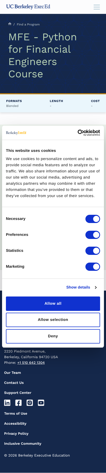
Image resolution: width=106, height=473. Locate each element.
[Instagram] (30, 402)
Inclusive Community (22, 444)
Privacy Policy (16, 434)
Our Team (12, 373)
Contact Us (14, 383)
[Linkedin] (8, 402)
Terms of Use (15, 414)
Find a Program (28, 24)
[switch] (92, 235)
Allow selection (53, 320)
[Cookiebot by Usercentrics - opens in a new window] (77, 132)
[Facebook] (19, 402)
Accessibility (15, 424)
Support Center (17, 393)
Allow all (53, 303)
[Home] (28, 7)
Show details (78, 287)
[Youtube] (41, 402)
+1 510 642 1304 (31, 363)
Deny (53, 336)
